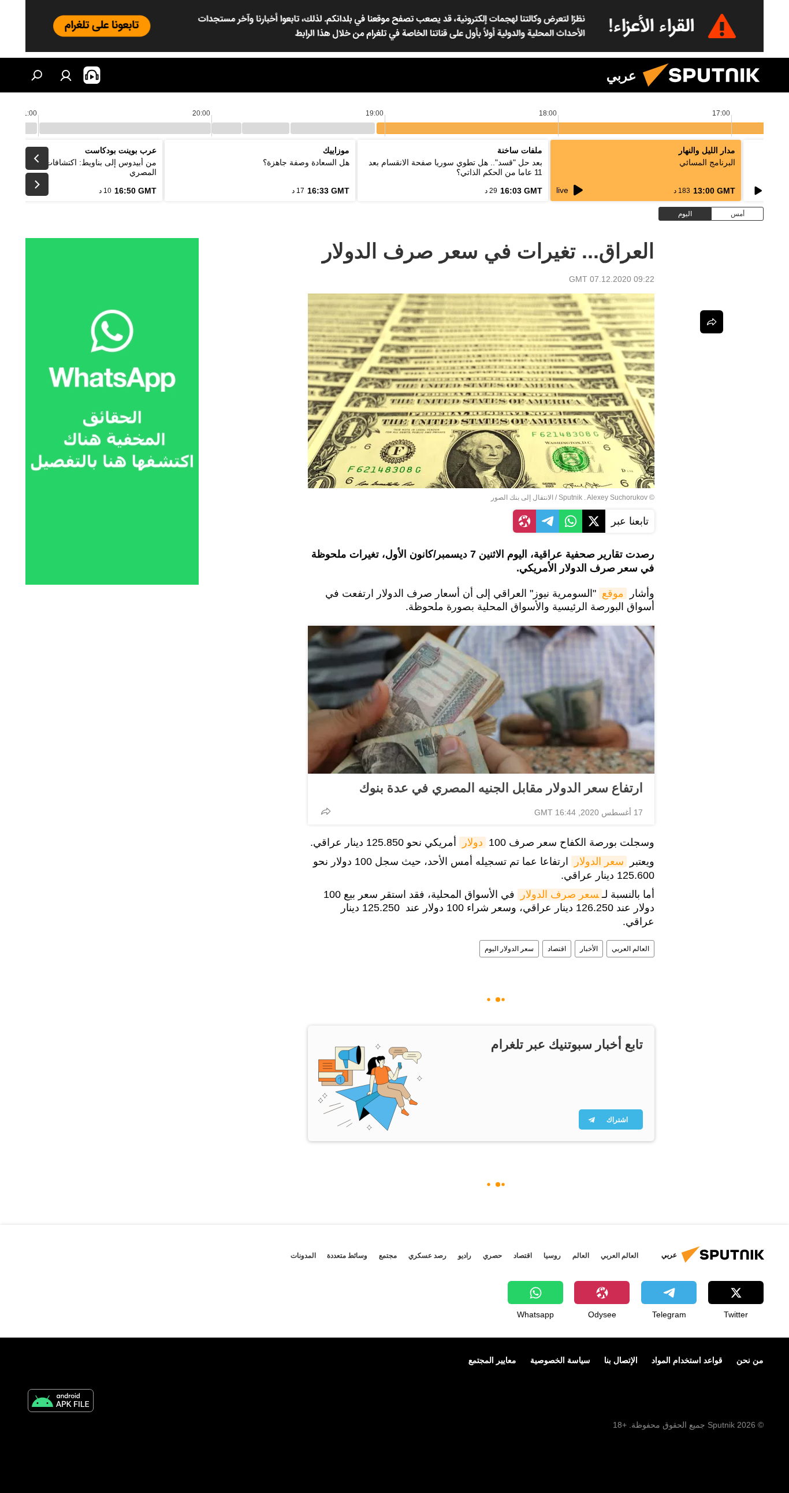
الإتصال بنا (621, 1360)
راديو (464, 1255)
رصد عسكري (427, 1255)
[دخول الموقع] (65, 75)
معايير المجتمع (492, 1360)
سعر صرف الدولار (559, 894)
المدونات (303, 1255)
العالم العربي (630, 949)
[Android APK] (60, 1402)
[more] (325, 811)
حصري (492, 1255)
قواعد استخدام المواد (687, 1360)
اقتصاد (557, 949)
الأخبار (589, 949)
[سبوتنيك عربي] (706, 89)
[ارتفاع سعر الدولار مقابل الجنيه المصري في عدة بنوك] (481, 700)
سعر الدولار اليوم (509, 949)
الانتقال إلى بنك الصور (522, 497)
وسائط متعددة (347, 1255)
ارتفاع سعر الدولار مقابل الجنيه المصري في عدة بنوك (501, 788)
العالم (580, 1255)
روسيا (552, 1255)
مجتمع (388, 1255)
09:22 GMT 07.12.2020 (611, 279)
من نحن (750, 1360)
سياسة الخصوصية (560, 1360)
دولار (472, 842)
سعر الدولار (599, 861)
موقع (613, 593)
